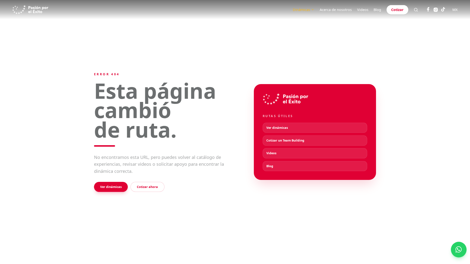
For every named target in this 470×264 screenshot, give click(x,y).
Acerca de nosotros (336, 9)
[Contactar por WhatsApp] (459, 249)
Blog (377, 9)
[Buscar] (416, 10)
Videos (362, 9)
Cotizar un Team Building (285, 140)
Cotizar (397, 9)
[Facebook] (428, 9)
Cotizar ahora (147, 187)
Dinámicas (301, 9)
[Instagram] (435, 9)
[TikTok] (443, 9)
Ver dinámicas (111, 187)
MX (455, 9)
